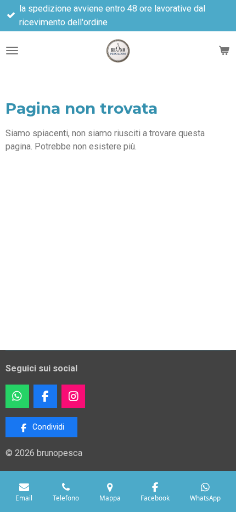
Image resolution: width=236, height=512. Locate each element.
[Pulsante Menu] (12, 50)
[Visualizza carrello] (224, 50)
